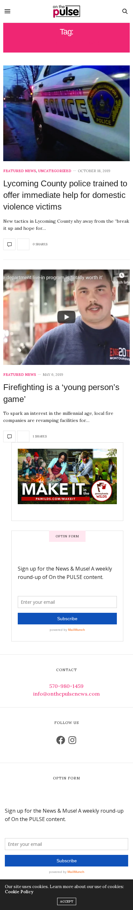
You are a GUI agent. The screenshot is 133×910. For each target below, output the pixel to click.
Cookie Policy (19, 892)
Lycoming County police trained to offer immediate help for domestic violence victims (65, 195)
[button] (66, 113)
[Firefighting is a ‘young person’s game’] (66, 317)
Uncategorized (54, 171)
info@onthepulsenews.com (66, 693)
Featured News (19, 171)
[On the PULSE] (66, 11)
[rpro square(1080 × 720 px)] (67, 481)
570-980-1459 (66, 686)
